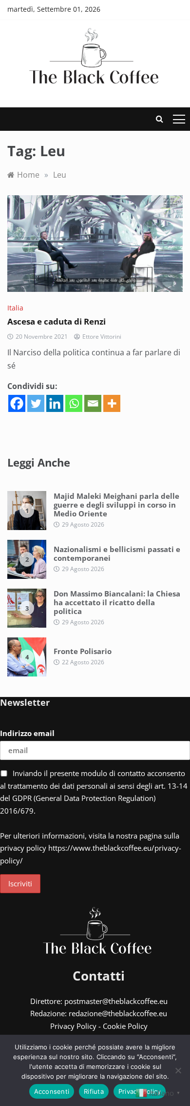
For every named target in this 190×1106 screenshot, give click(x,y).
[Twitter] (35, 403)
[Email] (92, 403)
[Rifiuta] (178, 1070)
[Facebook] (16, 403)
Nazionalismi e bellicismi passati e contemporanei (117, 553)
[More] (111, 403)
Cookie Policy (125, 1026)
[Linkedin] (54, 403)
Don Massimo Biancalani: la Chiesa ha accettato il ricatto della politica (117, 602)
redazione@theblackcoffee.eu (118, 1013)
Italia (15, 307)
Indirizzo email (27, 733)
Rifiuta (94, 1091)
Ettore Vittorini (101, 336)
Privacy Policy (73, 1026)
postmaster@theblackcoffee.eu (116, 1001)
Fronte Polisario (83, 651)
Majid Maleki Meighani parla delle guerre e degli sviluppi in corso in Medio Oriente (116, 504)
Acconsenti (52, 1091)
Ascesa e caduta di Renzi (56, 321)
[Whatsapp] (73, 403)
